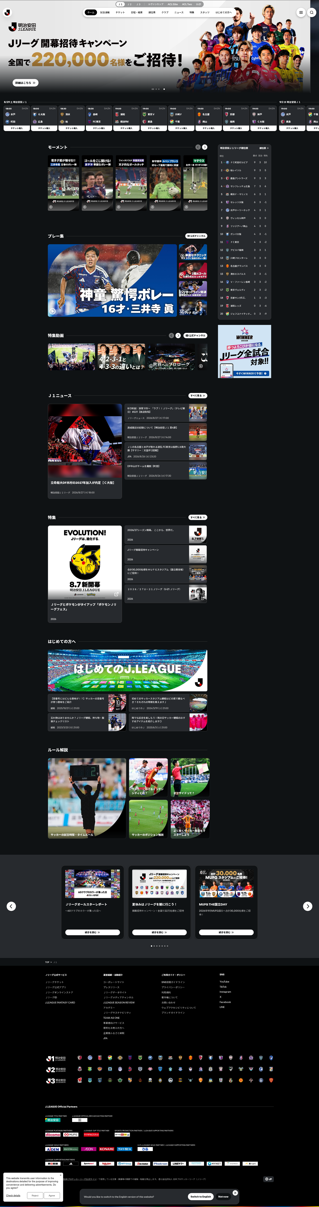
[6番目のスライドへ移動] (164, 946)
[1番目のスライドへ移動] (152, 89)
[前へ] (198, 147)
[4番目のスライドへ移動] (166, 89)
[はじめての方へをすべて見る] (127, 670)
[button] (301, 12)
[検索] (311, 12)
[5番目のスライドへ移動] (162, 946)
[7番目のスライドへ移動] (167, 946)
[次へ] (204, 147)
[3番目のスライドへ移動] (164, 89)
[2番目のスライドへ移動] (158, 89)
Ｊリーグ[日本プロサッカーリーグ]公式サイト (75, 1179)
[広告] (244, 351)
